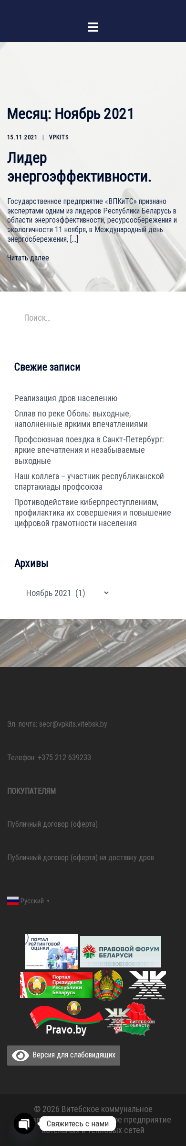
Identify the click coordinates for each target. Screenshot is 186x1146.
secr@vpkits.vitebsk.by (73, 724)
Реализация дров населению (65, 398)
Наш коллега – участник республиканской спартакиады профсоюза (89, 481)
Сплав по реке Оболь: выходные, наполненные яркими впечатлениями (81, 418)
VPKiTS (59, 137)
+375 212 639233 (64, 757)
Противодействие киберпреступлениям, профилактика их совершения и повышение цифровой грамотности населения (92, 512)
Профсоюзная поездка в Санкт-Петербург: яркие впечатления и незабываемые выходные (89, 449)
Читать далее (28, 257)
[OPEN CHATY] (24, 1123)
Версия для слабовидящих (72, 1054)
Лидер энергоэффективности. (79, 166)
